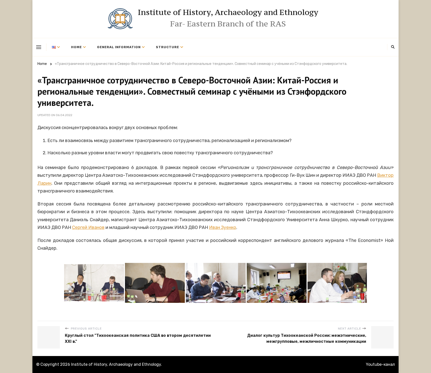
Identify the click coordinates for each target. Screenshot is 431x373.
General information (119, 47)
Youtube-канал (380, 364)
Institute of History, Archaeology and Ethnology (228, 12)
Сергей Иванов (88, 227)
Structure (167, 47)
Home (76, 47)
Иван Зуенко (222, 227)
